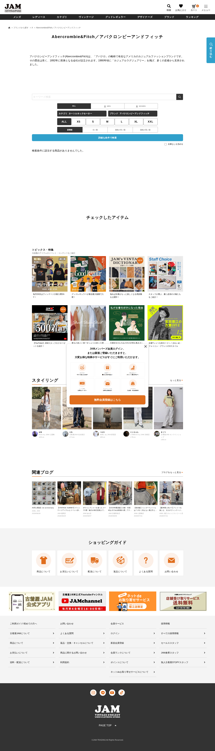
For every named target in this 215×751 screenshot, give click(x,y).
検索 (179, 97)
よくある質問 (67, 633)
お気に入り (180, 10)
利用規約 (64, 662)
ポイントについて (119, 662)
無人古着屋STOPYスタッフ (174, 662)
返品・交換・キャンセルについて (76, 643)
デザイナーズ (145, 17)
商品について (16, 643)
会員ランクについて (120, 652)
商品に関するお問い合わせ (73, 652)
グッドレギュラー (115, 17)
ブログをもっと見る (171, 472)
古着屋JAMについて (20, 633)
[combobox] (107, 97)
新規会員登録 (117, 643)
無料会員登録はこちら (107, 399)
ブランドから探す (20, 28)
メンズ (17, 17)
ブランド (169, 17)
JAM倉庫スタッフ (170, 652)
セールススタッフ (170, 643)
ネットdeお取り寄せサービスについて (129, 672)
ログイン (115, 633)
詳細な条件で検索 (107, 137)
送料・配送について (20, 662)
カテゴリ (62, 17)
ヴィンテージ (86, 17)
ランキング (192, 17)
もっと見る (175, 380)
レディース (39, 17)
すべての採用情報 (170, 633)
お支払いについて (19, 652)
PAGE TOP (105, 725)
